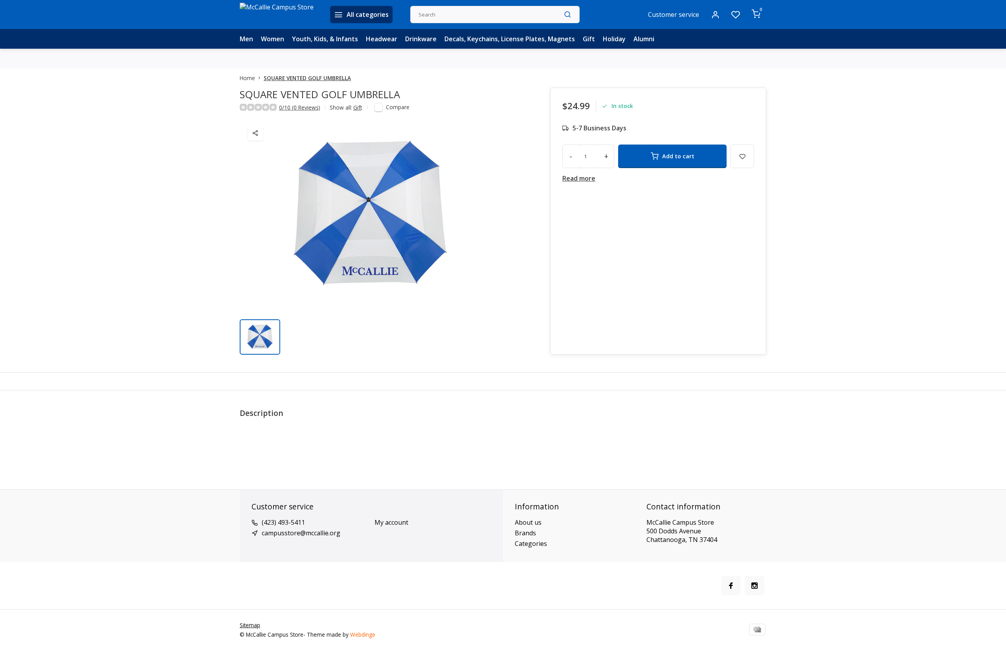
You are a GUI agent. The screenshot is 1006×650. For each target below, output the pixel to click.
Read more (578, 178)
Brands (525, 533)
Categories (531, 543)
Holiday (614, 39)
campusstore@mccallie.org (301, 533)
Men (246, 39)
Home (247, 78)
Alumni (643, 39)
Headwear (381, 39)
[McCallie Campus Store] (279, 14)
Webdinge (362, 634)
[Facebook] (731, 585)
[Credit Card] (757, 629)
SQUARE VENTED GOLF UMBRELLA (307, 78)
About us (528, 522)
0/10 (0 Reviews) (299, 107)
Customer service (673, 14)
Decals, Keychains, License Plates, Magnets (509, 39)
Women (272, 39)
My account (391, 522)
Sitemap (250, 625)
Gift (589, 39)
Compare (397, 107)
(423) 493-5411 (283, 522)
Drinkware (421, 39)
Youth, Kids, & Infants (325, 39)
